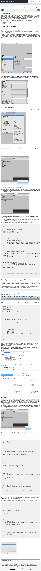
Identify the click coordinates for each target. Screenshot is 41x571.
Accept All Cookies (27, 569)
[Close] (39, 564)
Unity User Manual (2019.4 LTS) (6, 7)
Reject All (19, 569)
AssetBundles (9, 31)
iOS (21, 7)
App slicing (3, 23)
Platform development (15, 7)
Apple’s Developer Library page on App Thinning (19, 18)
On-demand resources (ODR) (6, 22)
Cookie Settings (12, 569)
